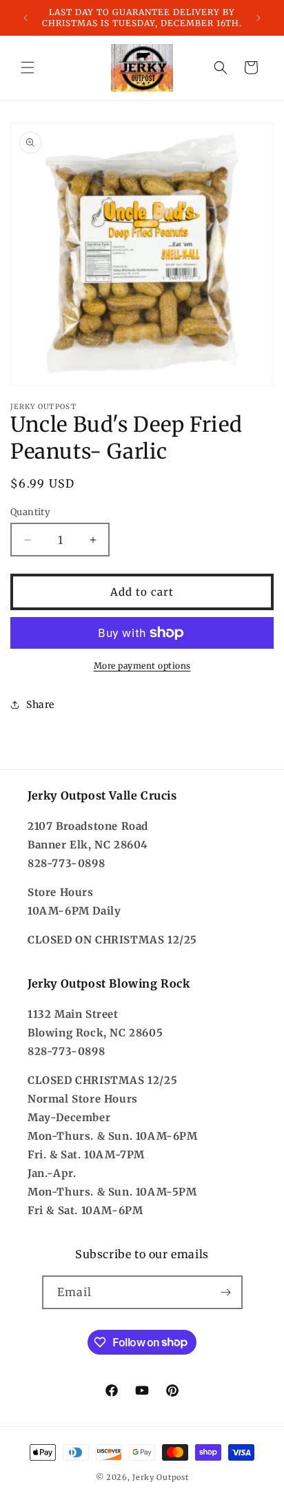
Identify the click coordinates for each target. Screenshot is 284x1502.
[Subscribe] (226, 1292)
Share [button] (40, 704)
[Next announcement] (258, 18)
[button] (27, 67)
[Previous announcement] (25, 18)
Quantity (30, 512)
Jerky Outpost (160, 1477)
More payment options (142, 665)
